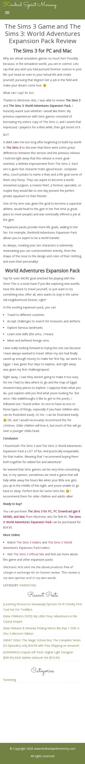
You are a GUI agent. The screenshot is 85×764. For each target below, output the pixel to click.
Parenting (28, 585)
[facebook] (26, 722)
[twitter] (59, 722)
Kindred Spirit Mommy (29, 4)
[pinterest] (42, 722)
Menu (7, 12)
